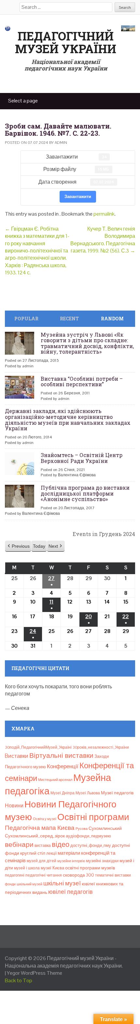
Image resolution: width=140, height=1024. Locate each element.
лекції (51, 853)
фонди (10, 884)
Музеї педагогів (117, 793)
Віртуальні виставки (61, 755)
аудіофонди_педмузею (88, 836)
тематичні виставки (113, 875)
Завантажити (77, 196)
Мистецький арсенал (55, 779)
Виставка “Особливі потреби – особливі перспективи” (82, 381)
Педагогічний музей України (65, 42)
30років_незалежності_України (101, 747)
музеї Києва (52, 868)
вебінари (19, 844)
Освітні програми (93, 817)
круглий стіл (32, 853)
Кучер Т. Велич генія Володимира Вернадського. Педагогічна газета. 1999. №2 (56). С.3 (102, 239)
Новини (14, 805)
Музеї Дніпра (62, 793)
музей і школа (27, 868)
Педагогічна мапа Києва (40, 828)
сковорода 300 (78, 875)
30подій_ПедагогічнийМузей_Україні (38, 747)
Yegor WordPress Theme (34, 973)
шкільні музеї (62, 883)
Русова (82, 828)
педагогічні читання (43, 875)
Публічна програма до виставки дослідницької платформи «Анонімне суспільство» (85, 493)
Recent (69, 318)
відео (60, 844)
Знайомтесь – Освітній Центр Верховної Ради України (81, 457)
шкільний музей (29, 884)
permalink (104, 213)
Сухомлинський (105, 828)
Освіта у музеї (44, 819)
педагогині (14, 875)
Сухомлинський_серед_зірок (35, 836)
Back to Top (18, 980)
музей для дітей (41, 861)
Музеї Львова (88, 793)
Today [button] (39, 546)
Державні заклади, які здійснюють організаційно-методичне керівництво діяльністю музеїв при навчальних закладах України (68, 419)
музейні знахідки (102, 861)
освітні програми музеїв (90, 868)
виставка (43, 845)
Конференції (62, 766)
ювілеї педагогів (70, 891)
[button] (18, 546)
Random (112, 318)
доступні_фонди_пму (90, 845)
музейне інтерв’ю (71, 861)
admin (61, 142)
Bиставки (16, 755)
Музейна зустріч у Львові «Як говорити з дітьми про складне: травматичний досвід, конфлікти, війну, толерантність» (87, 343)
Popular (26, 318)
